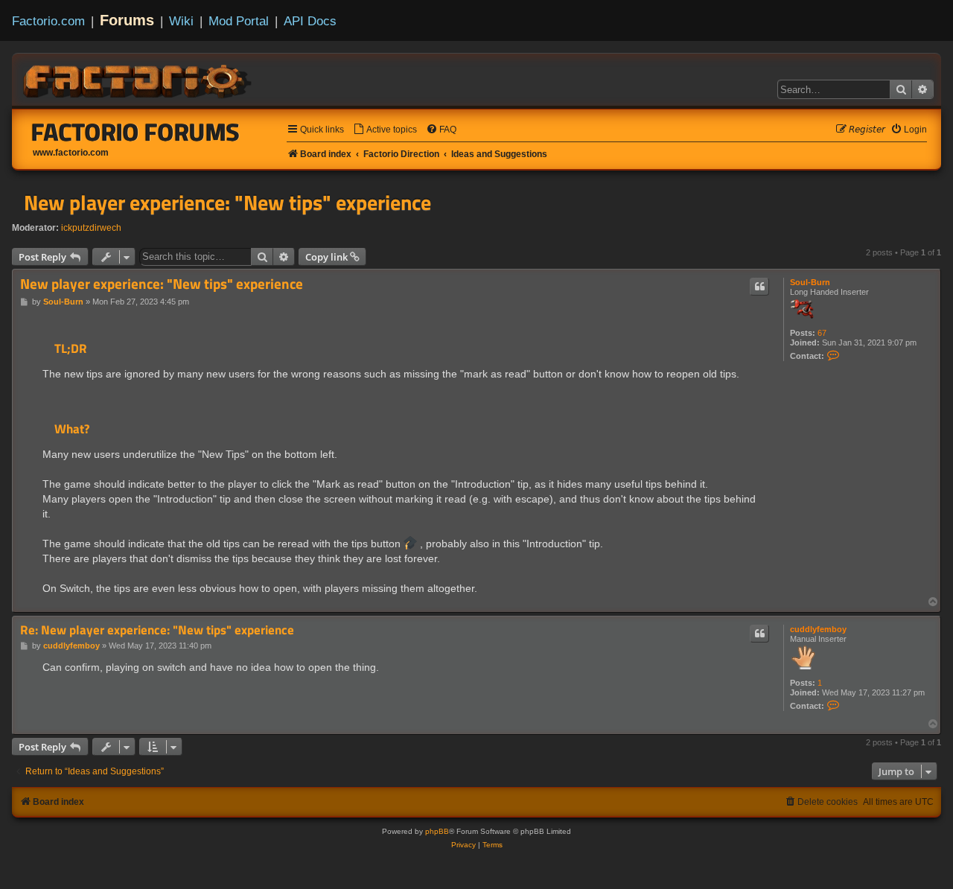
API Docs (310, 21)
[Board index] (138, 79)
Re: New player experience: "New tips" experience (157, 630)
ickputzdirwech (91, 228)
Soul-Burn (810, 282)
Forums (127, 20)
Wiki (181, 21)
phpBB (437, 831)
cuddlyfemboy (818, 629)
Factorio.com (48, 21)
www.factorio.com (71, 152)
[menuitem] (385, 130)
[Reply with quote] (759, 287)
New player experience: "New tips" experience (227, 202)
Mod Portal (238, 21)
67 (821, 332)
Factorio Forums (135, 131)
